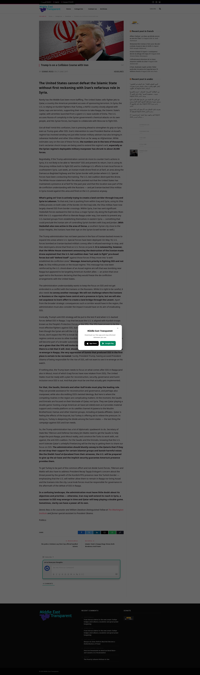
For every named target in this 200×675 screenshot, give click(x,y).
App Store (93, 343)
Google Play (109, 343)
